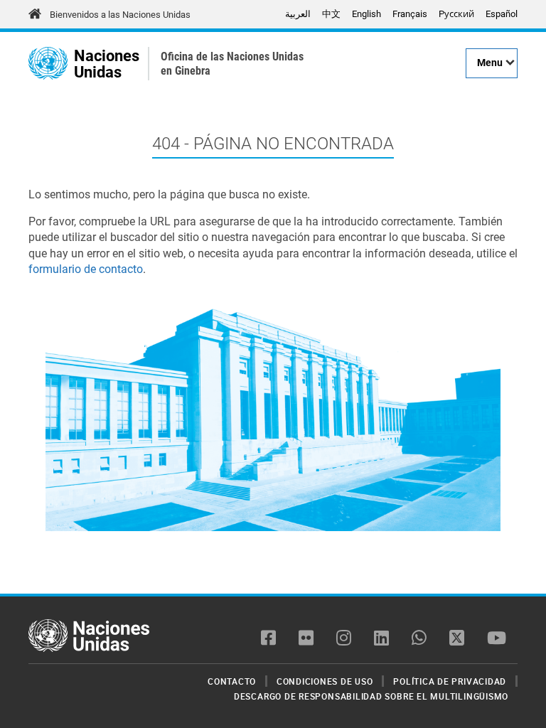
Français (409, 14)
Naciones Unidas (106, 63)
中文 (331, 14)
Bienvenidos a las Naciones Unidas (120, 14)
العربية (298, 14)
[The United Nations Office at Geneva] (48, 63)
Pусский (456, 14)
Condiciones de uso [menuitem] (325, 681)
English (366, 14)
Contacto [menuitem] (232, 681)
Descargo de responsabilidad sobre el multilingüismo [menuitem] (371, 696)
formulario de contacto (85, 269)
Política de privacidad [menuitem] (449, 681)
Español (502, 14)
